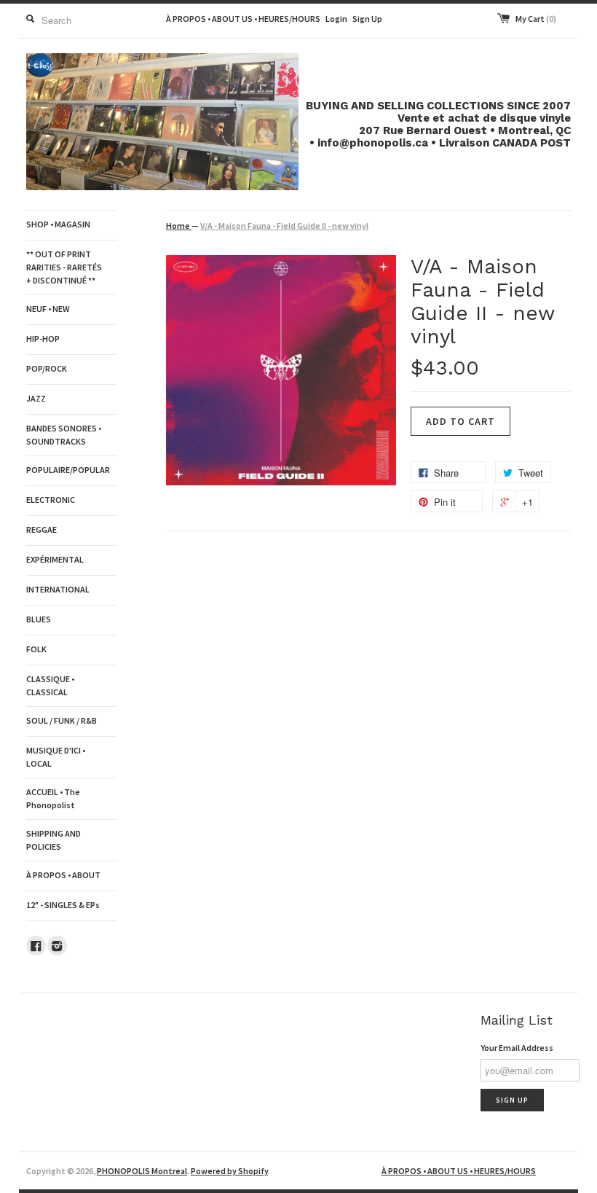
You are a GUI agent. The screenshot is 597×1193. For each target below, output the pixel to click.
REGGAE (41, 529)
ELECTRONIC (50, 499)
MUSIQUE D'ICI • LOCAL (55, 757)
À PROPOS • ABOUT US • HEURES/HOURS (243, 18)
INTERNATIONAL (58, 589)
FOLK (36, 649)
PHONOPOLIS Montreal (142, 1170)
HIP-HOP (43, 338)
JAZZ (36, 398)
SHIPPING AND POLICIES (53, 840)
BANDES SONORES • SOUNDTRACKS (63, 435)
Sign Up (367, 18)
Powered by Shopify (229, 1170)
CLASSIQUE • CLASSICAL (50, 685)
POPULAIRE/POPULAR (68, 469)
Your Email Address (517, 1047)
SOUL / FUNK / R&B (61, 720)
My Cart (535, 18)
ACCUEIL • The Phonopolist (53, 798)
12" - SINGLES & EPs (63, 904)
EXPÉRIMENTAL (55, 559)
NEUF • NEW (48, 308)
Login (336, 18)
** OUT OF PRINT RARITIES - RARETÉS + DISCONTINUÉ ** (64, 267)
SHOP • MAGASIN (58, 224)
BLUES (38, 619)
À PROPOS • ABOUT (63, 874)
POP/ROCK (46, 368)
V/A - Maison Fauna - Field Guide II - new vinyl (284, 225)
